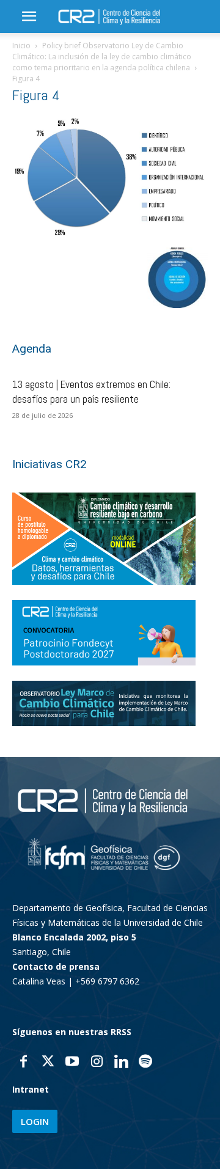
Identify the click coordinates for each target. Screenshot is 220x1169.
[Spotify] (145, 1062)
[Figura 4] (110, 233)
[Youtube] (72, 1062)
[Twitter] (47, 1062)
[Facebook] (23, 1062)
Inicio (21, 45)
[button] (28, 16)
